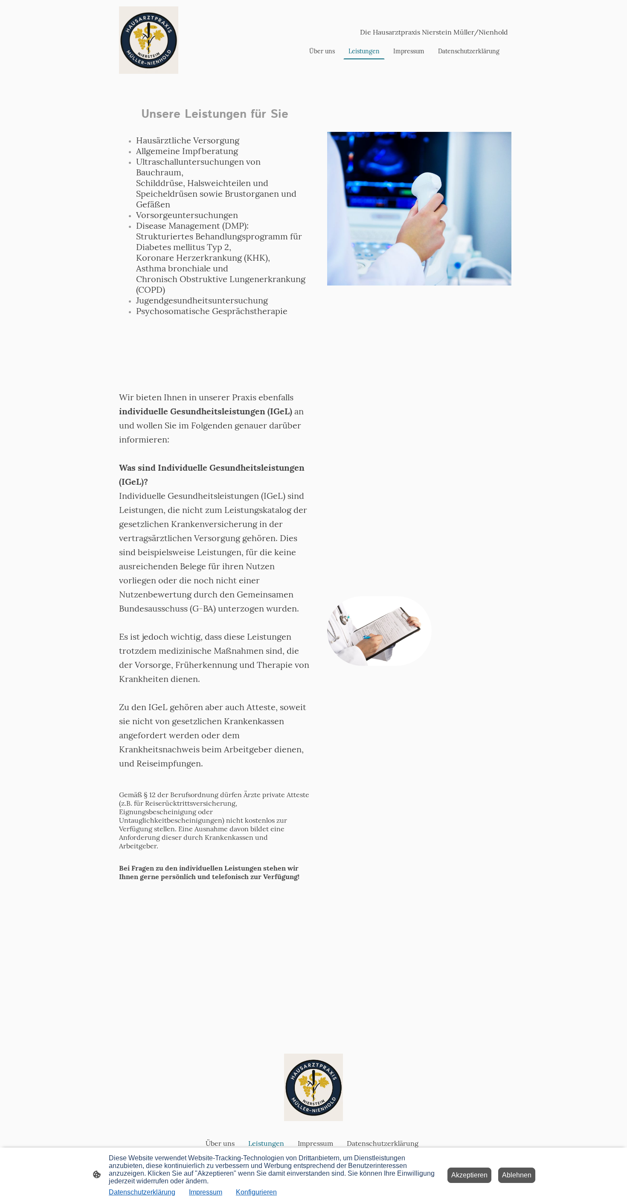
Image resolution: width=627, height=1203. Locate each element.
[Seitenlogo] (148, 40)
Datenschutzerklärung (142, 1192)
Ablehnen (516, 1175)
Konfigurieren (256, 1192)
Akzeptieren (469, 1175)
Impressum (205, 1192)
